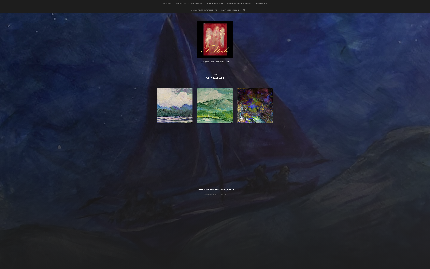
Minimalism (181, 3)
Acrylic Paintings (215, 3)
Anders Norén (219, 195)
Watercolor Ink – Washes (239, 3)
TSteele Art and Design (219, 189)
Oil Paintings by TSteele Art (204, 10)
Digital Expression (230, 10)
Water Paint (196, 3)
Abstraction (261, 3)
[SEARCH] (244, 10)
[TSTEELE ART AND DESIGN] (215, 39)
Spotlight (167, 3)
